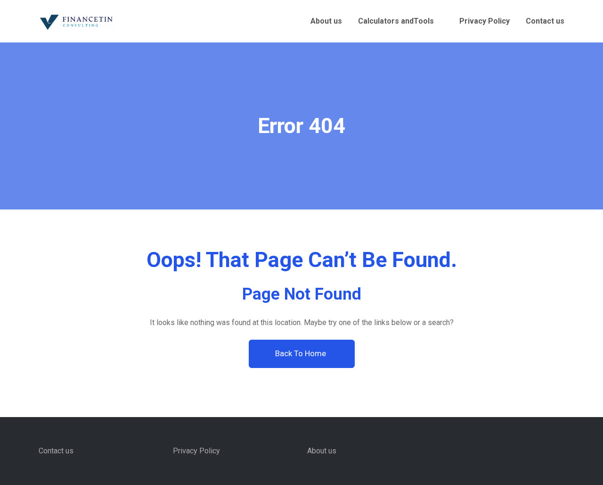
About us (326, 21)
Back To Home (301, 353)
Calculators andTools (396, 21)
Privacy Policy (484, 21)
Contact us (545, 21)
